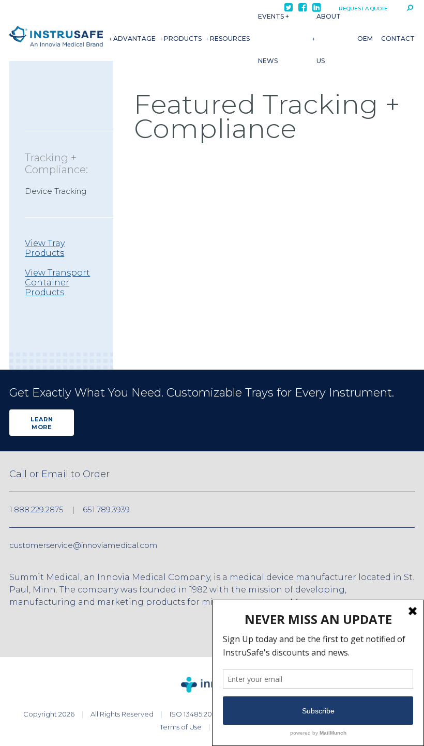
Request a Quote (363, 8)
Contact (398, 38)
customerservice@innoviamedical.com (83, 545)
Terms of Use (181, 727)
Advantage (134, 38)
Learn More (42, 423)
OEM (365, 38)
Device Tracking (55, 191)
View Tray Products (45, 248)
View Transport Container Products (57, 282)
